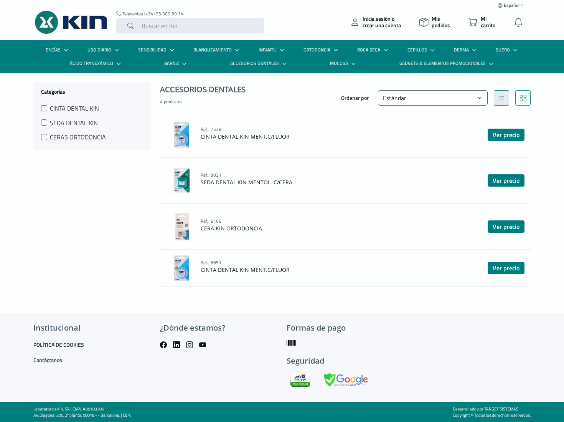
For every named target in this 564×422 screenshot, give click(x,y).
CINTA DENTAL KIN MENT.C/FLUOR (245, 136)
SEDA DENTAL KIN (74, 122)
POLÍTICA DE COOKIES (58, 345)
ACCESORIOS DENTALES (254, 63)
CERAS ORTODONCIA (78, 137)
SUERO (503, 49)
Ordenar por (355, 98)
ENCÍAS (53, 49)
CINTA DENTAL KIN (74, 108)
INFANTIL (268, 49)
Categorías (53, 91)
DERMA (461, 49)
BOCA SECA (368, 49)
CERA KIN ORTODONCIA (231, 228)
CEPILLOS (417, 49)
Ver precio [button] (506, 134)
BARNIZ (171, 63)
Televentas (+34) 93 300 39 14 (152, 14)
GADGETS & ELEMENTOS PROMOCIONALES (442, 63)
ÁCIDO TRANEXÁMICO (91, 63)
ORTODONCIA (316, 49)
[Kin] (71, 22)
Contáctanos (47, 360)
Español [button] (511, 5)
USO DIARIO (99, 49)
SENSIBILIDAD (152, 49)
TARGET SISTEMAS (501, 409)
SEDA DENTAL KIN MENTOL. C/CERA (246, 182)
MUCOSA (339, 63)
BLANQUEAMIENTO (212, 49)
